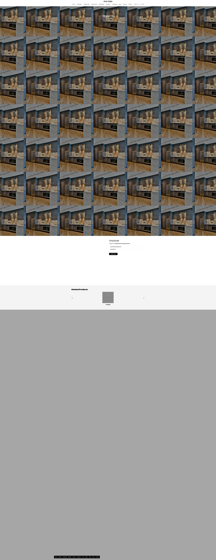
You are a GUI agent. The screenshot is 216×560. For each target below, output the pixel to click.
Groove (74, 557)
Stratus (97, 557)
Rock (90, 557)
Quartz (86, 557)
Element (69, 557)
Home (72, 8)
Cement (59, 557)
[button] (126, 247)
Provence (79, 557)
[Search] (143, 4)
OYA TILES (108, 1)
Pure (83, 557)
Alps (56, 557)
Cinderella (65, 557)
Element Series (84, 8)
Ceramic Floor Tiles (77, 8)
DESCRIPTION (113, 249)
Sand (93, 557)
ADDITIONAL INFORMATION (115, 246)
